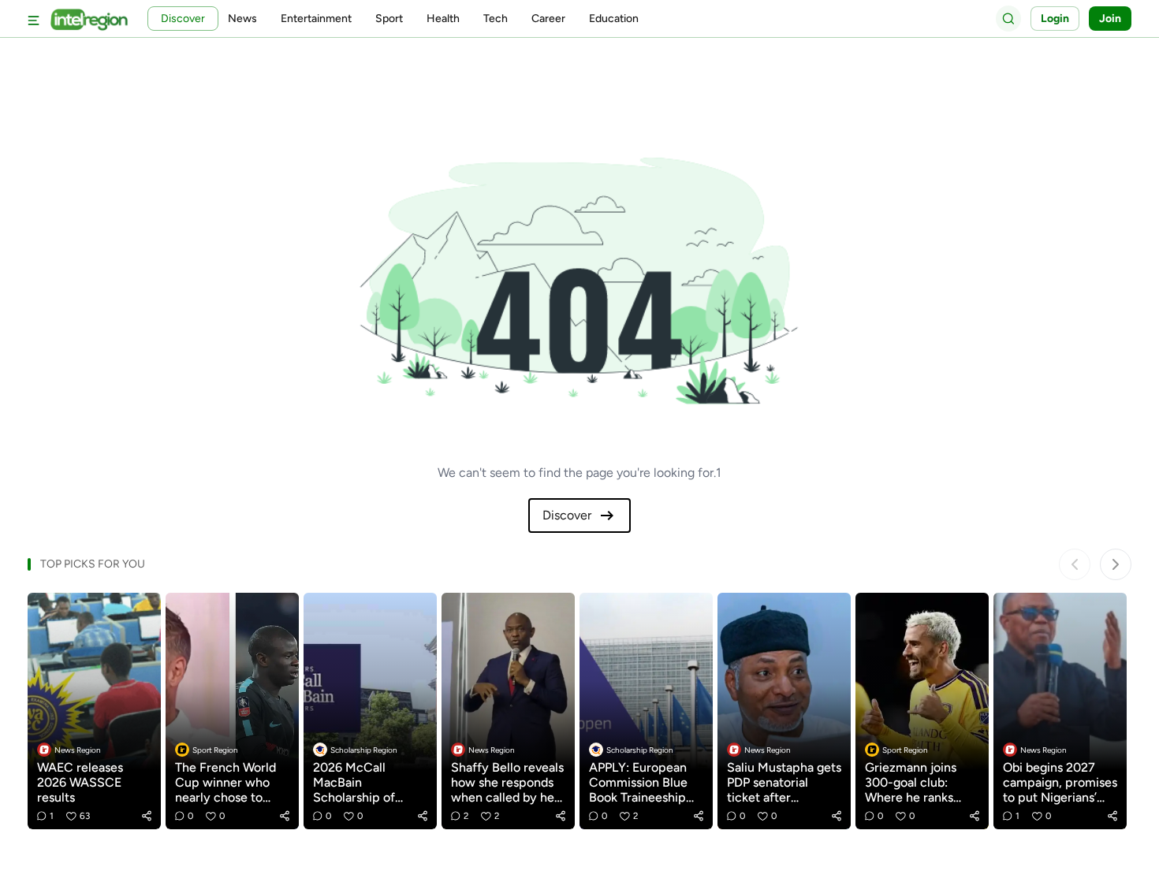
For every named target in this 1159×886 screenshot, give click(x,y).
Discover (566, 515)
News (242, 18)
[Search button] (1008, 18)
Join (1110, 18)
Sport (389, 18)
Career (548, 18)
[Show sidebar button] (34, 18)
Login (1055, 18)
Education (614, 18)
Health (443, 18)
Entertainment (316, 18)
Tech (495, 18)
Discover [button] (183, 18)
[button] (146, 815)
